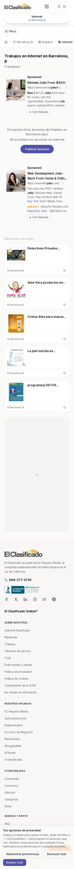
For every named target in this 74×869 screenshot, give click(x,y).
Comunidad (12, 778)
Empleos (47, 42)
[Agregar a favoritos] (64, 270)
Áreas (8, 806)
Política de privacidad (18, 671)
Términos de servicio (18, 651)
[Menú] (61, 6)
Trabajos (10, 644)
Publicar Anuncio (37, 149)
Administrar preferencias (22, 854)
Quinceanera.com (16, 718)
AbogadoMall (13, 745)
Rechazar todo (56, 854)
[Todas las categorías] (47, 6)
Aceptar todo (14, 862)
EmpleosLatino (14, 725)
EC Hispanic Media (16, 711)
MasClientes (12, 739)
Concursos (11, 785)
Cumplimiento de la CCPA (20, 685)
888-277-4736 (20, 580)
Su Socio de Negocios (19, 732)
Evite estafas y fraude (18, 664)
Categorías (11, 799)
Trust (8, 658)
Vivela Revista (13, 759)
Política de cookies (16, 678)
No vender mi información (21, 692)
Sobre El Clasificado (17, 630)
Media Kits (11, 637)
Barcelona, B (25, 42)
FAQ (7, 823)
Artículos (10, 792)
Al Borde (10, 752)
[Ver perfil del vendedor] (11, 249)
